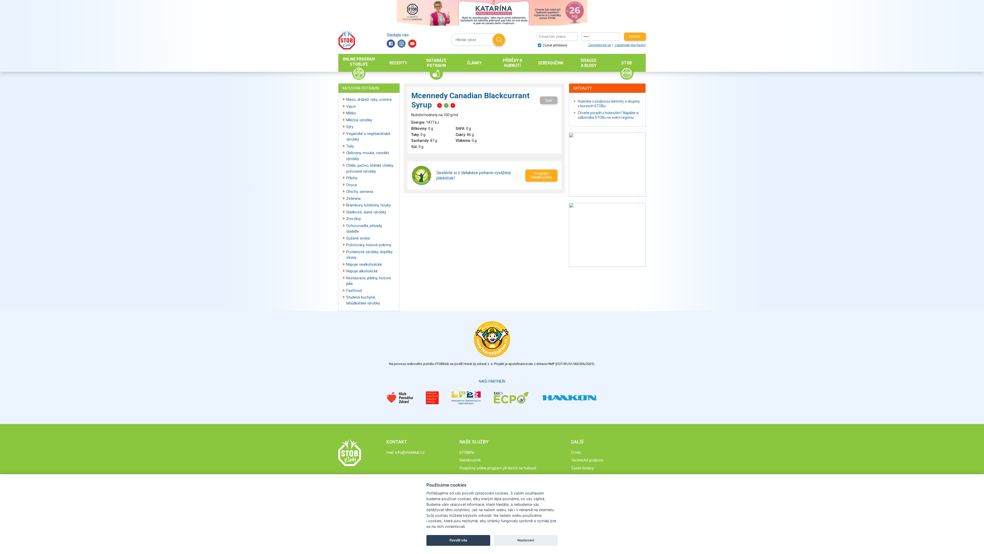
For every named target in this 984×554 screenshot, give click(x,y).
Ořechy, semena (359, 191)
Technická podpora (587, 460)
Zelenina (353, 198)
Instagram (401, 43)
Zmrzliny (353, 218)
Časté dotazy (582, 468)
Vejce (351, 106)
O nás (576, 452)
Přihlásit (635, 36)
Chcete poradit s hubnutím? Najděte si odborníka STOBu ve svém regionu (608, 115)
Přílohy (351, 178)
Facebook (391, 43)
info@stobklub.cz (410, 452)
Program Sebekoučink (541, 175)
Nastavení (525, 540)
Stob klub (346, 40)
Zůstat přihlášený (554, 45)
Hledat (499, 40)
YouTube (412, 43)
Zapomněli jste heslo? (630, 45)
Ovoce (351, 185)
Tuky (350, 146)
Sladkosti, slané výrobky (366, 212)
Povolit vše (458, 540)
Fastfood (354, 290)
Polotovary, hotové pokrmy (368, 245)
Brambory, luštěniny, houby (368, 205)
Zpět (548, 100)
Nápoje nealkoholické (364, 264)
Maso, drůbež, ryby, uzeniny (369, 99)
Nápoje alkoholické (362, 271)
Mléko (351, 113)
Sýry (349, 126)
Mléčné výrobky (359, 120)
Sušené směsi (358, 238)
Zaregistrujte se (599, 45)
